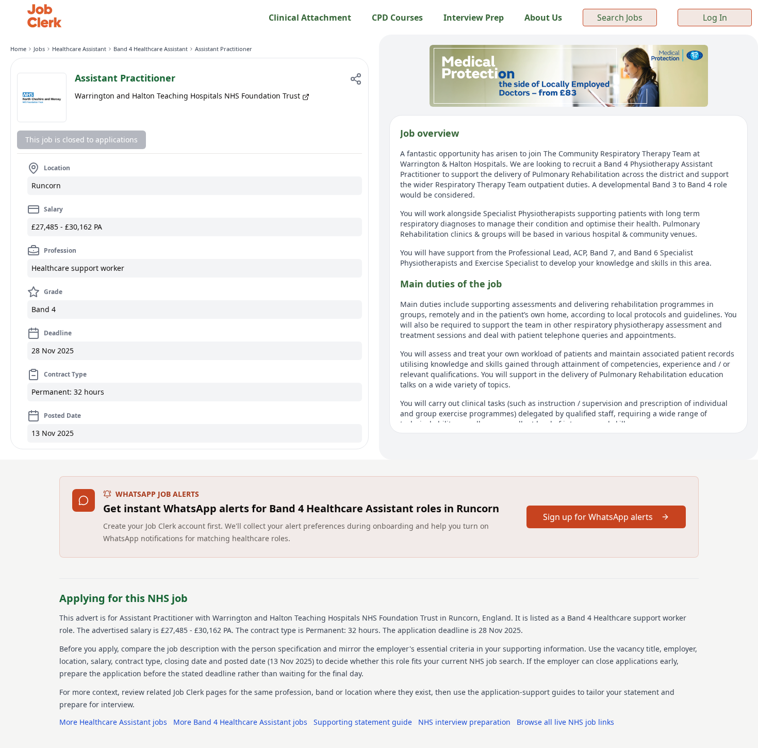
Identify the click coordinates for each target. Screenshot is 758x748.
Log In (715, 17)
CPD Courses (397, 17)
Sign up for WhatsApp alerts (598, 517)
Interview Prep (473, 17)
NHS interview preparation (464, 722)
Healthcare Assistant (79, 49)
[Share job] (356, 79)
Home (18, 49)
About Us (543, 17)
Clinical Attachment (310, 17)
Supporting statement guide (363, 722)
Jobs (39, 49)
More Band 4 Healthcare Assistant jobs (240, 722)
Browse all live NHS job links (565, 722)
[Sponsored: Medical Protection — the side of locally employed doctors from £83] (568, 76)
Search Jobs (619, 17)
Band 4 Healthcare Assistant (150, 49)
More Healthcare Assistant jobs (113, 722)
